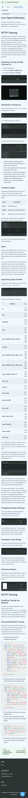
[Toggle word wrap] (22, 643)
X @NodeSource (6, 776)
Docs (2, 765)
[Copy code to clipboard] (25, 643)
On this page (5, 13)
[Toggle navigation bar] (2, 2)
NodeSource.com (6, 774)
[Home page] (2, 7)
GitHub (3, 785)
